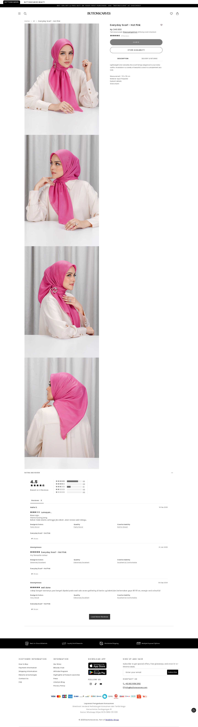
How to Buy (23, 664)
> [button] (99, 617)
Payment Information (28, 668)
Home (27, 21)
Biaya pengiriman (130, 32)
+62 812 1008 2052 (133, 684)
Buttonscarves (12, 2)
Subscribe (172, 672)
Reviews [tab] (35, 500)
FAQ (20, 682)
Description (122, 58)
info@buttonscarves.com (136, 687)
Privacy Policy (59, 686)
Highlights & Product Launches (67, 675)
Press (56, 678)
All (34, 21)
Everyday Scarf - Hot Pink (40, 533)
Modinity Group (112, 720)
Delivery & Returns (149, 58)
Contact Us (23, 678)
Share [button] (35, 539)
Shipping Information (28, 671)
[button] (19, 13)
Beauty (34, 2)
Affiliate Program (61, 671)
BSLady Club (59, 668)
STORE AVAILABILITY (136, 50)
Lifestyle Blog (59, 682)
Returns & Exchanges (28, 675)
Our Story (57, 664)
